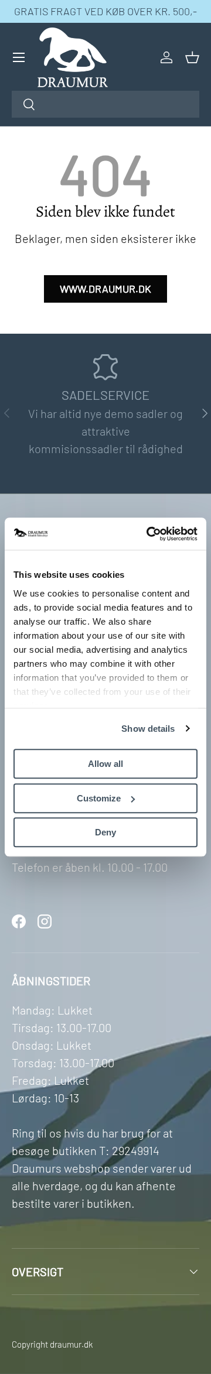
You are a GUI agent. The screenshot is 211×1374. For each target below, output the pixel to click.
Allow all (105, 764)
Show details (148, 729)
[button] (192, 57)
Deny (105, 832)
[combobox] (105, 104)
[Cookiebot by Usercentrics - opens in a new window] (149, 534)
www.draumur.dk (105, 288)
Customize (99, 798)
